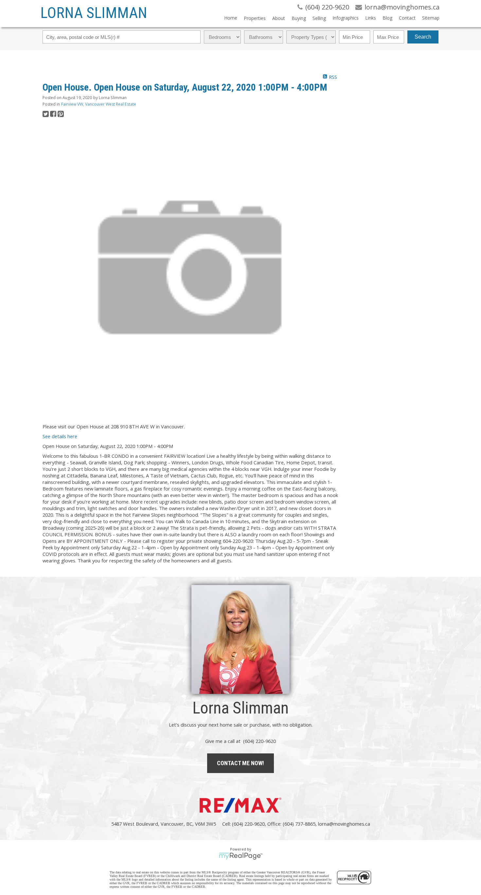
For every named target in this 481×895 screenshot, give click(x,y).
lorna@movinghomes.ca (344, 823)
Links (370, 18)
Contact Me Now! (240, 763)
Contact (407, 18)
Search (423, 37)
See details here (60, 436)
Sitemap (430, 18)
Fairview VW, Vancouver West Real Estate (98, 104)
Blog (387, 18)
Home (230, 18)
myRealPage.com (241, 856)
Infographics (345, 18)
